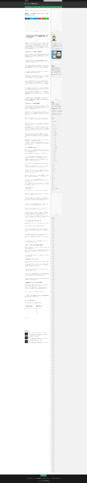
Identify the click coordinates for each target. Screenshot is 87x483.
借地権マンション (54, 170)
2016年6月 (53, 346)
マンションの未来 (54, 144)
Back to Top (43, 475)
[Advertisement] (36, 26)
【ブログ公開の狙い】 (54, 121)
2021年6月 (53, 240)
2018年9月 (53, 298)
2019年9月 (53, 277)
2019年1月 (53, 291)
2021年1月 (53, 249)
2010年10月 (53, 466)
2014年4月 (53, 392)
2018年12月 (53, 293)
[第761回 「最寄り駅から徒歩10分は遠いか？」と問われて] (26, 341)
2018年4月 (53, 307)
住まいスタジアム (58, 48)
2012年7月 (53, 429)
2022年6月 (53, 219)
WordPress (48, 481)
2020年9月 (53, 256)
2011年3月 (53, 457)
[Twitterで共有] (32, 18)
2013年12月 (53, 399)
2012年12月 (53, 420)
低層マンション (53, 165)
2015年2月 (53, 374)
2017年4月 (53, 328)
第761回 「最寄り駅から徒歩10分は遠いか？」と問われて (35, 340)
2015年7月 (53, 365)
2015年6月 (53, 367)
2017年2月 (53, 332)
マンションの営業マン (54, 135)
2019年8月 (53, 279)
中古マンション (53, 163)
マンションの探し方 (54, 140)
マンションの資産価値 (58, 114)
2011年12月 (53, 441)
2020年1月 (53, 270)
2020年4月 (53, 265)
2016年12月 (53, 335)
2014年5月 (53, 390)
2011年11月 (53, 443)
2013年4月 (53, 413)
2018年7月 (53, 302)
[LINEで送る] (46, 18)
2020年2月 (53, 268)
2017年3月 (53, 330)
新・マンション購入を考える (31, 3)
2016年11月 (53, 337)
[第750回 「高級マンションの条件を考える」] (26, 337)
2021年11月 (53, 231)
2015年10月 (53, 360)
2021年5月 (53, 242)
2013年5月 (53, 411)
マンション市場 (35, 478)
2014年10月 (53, 381)
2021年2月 (53, 247)
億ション (53, 174)
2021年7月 (53, 238)
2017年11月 (53, 316)
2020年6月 (53, 261)
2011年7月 (53, 450)
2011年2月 (53, 459)
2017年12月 (53, 314)
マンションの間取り (54, 151)
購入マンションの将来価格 (55, 188)
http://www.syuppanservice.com (34, 296)
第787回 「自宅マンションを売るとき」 (55, 67)
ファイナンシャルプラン (54, 128)
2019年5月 (53, 284)
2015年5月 (53, 369)
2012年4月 (53, 434)
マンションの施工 (54, 142)
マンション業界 (53, 156)
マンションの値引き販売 (58, 112)
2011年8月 (53, 448)
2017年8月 (53, 321)
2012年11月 (53, 422)
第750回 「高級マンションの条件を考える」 (33, 336)
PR (52, 119)
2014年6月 (53, 388)
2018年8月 (53, 300)
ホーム (27, 478)
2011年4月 (53, 455)
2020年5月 (53, 263)
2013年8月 (53, 406)
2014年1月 (53, 397)
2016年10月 (53, 339)
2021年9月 (53, 235)
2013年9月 (53, 404)
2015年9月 (53, 362)
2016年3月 (53, 351)
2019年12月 (53, 272)
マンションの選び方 (54, 149)
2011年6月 (53, 452)
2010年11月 (53, 464)
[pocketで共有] (41, 18)
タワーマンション (54, 126)
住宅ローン (53, 167)
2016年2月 (53, 353)
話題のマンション (54, 186)
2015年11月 (53, 358)
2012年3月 (53, 436)
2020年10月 (53, 254)
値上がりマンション (54, 172)
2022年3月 (53, 224)
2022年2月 (53, 226)
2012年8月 (53, 427)
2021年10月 (53, 233)
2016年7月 (53, 344)
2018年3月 (53, 309)
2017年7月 (53, 323)
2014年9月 (53, 383)
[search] (61, 0)
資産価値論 (39, 478)
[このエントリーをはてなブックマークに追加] (36, 18)
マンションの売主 (54, 137)
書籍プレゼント (53, 179)
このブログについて (58, 478)
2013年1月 (53, 418)
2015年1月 (53, 376)
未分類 (52, 181)
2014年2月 (53, 395)
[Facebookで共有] (27, 18)
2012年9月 (53, 425)
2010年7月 (53, 471)
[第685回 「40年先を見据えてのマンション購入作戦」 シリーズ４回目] (26, 334)
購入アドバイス (31, 478)
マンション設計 (53, 158)
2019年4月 (53, 286)
